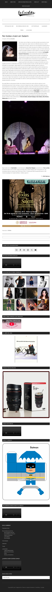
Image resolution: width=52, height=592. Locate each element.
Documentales (7, 538)
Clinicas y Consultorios (8, 554)
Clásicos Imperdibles (8, 535)
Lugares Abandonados (8, 550)
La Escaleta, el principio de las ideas (26, 13)
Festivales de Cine (5, 528)
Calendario (4, 543)
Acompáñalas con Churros (9, 533)
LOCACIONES (5, 549)
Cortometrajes (5, 540)
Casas (5, 553)
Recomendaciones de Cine (7, 530)
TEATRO (9, 230)
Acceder (42, 587)
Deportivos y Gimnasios (9, 551)
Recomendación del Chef (9, 532)
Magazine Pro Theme (20, 587)
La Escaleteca (7, 536)
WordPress (37, 587)
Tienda (3, 546)
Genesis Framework (31, 587)
